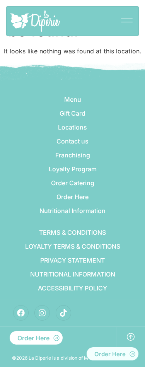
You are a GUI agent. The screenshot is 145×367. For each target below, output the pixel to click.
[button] (126, 18)
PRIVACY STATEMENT (72, 260)
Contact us (72, 141)
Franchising (72, 155)
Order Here (72, 197)
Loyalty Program (73, 169)
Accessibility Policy (72, 288)
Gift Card (72, 113)
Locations (72, 127)
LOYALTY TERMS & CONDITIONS (72, 246)
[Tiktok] (63, 313)
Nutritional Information (72, 211)
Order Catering (72, 183)
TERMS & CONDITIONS (72, 232)
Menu (72, 99)
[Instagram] (42, 313)
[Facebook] (21, 313)
